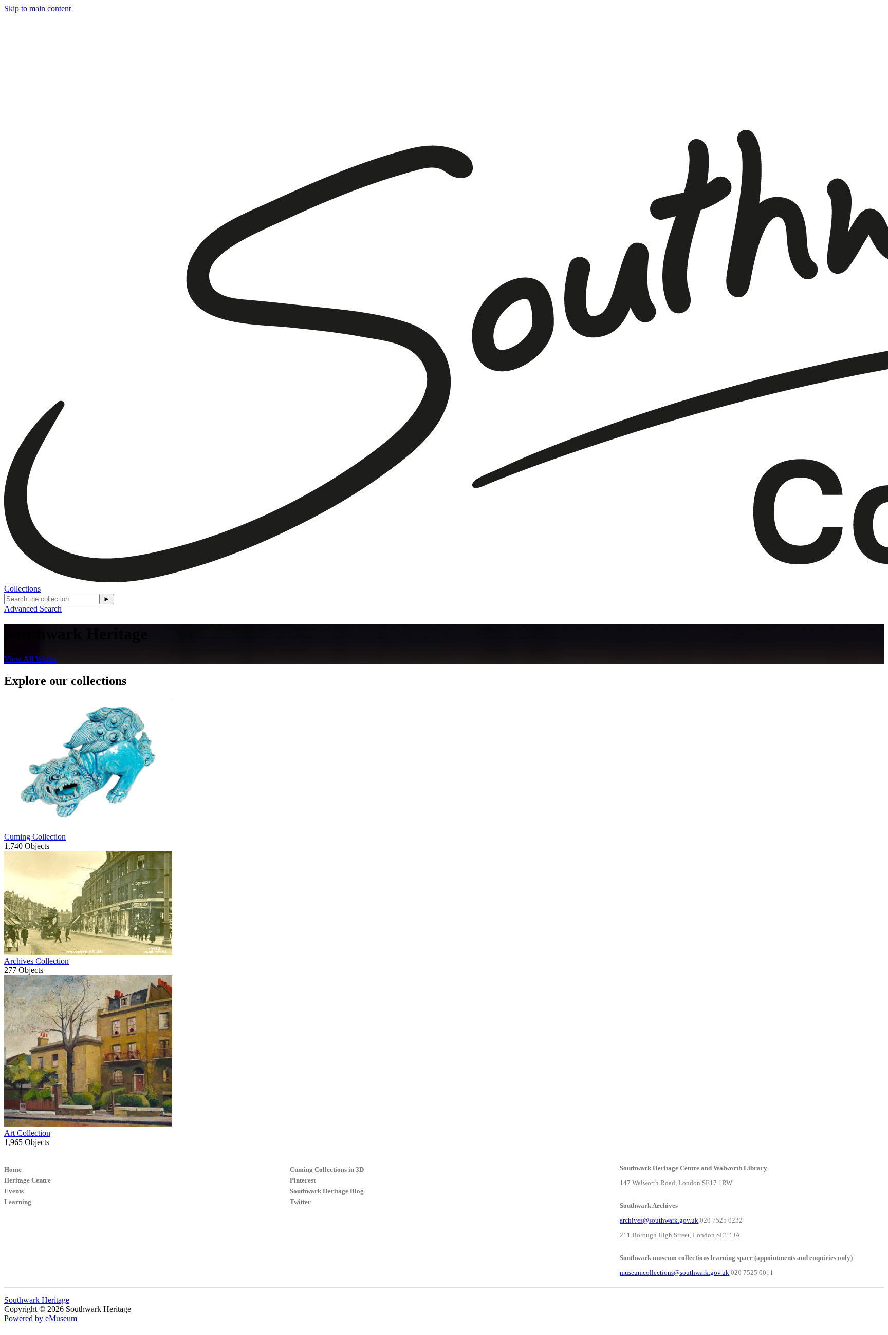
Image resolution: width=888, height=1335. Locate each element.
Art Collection (27, 1133)
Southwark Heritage (36, 1299)
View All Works (30, 659)
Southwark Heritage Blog (327, 1191)
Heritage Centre (27, 1180)
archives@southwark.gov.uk (659, 1220)
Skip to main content (37, 8)
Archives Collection (36, 961)
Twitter (300, 1202)
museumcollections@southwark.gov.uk (674, 1272)
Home (13, 1169)
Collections (22, 588)
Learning (17, 1202)
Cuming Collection (35, 836)
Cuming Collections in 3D (327, 1169)
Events (14, 1191)
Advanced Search (33, 608)
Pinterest (303, 1180)
